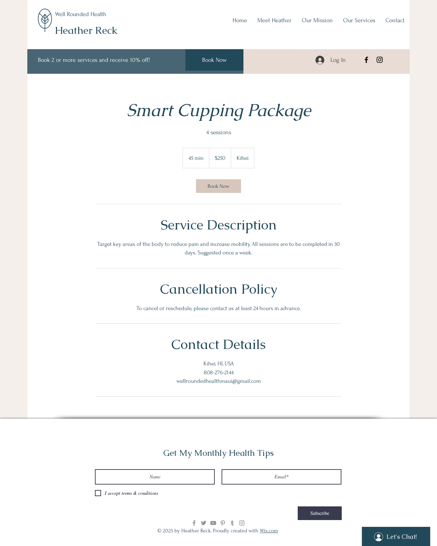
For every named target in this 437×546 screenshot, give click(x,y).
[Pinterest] (222, 523)
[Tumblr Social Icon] (232, 523)
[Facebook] (366, 60)
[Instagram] (380, 60)
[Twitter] (203, 523)
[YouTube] (213, 523)
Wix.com (269, 531)
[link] (218, 186)
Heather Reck (86, 30)
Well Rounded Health (81, 14)
